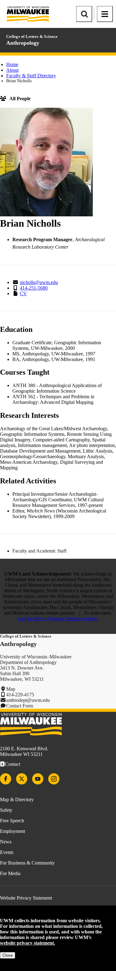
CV (23, 293)
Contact (12, 764)
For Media (10, 873)
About (12, 70)
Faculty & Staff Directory (31, 75)
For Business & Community (27, 862)
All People (20, 98)
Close (7, 955)
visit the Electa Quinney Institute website (57, 618)
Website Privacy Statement (26, 898)
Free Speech (12, 820)
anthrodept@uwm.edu (28, 700)
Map (10, 689)
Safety (6, 810)
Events (6, 852)
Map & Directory (17, 799)
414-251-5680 (34, 288)
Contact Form (19, 705)
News (5, 841)
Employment (12, 831)
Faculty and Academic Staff (39, 550)
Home (12, 64)
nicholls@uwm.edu (39, 282)
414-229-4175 (20, 694)
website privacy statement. (27, 943)
